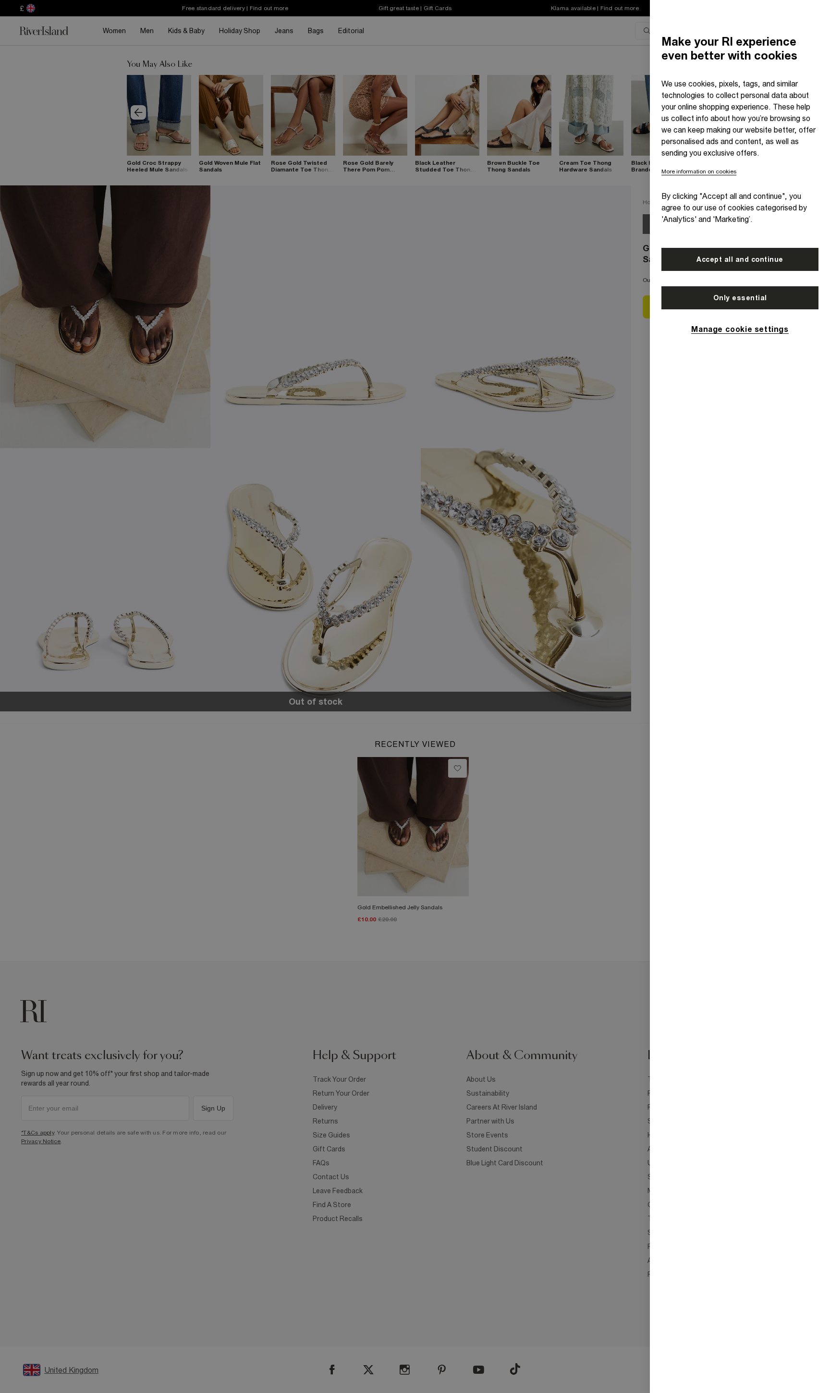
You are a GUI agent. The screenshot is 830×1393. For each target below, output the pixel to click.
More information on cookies (698, 171)
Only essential (740, 298)
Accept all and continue (739, 259)
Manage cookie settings (739, 329)
